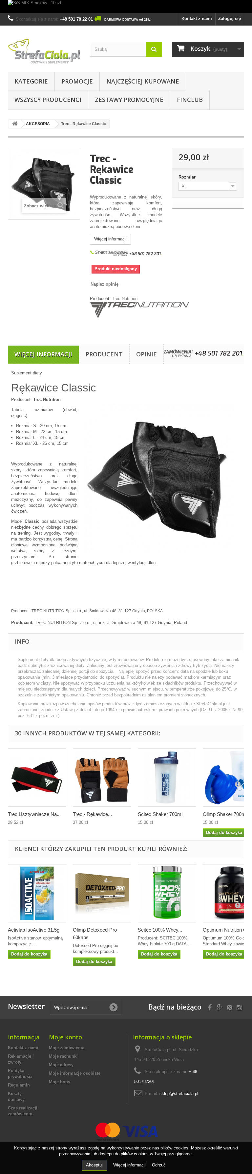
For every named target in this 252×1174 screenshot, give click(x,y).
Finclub (190, 100)
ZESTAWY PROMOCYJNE (129, 100)
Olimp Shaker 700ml (225, 814)
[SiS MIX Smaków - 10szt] (126, 6)
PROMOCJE (77, 81)
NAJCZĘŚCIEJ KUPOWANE (142, 81)
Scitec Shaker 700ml (160, 814)
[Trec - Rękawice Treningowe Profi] (102, 777)
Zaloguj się (229, 18)
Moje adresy (61, 1064)
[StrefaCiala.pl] (44, 51)
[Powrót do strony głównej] (15, 124)
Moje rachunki (63, 1056)
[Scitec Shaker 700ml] (167, 777)
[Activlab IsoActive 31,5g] (37, 893)
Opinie (146, 354)
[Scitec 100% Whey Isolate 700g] (167, 893)
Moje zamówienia (66, 1047)
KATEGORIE (31, 81)
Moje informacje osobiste (74, 1073)
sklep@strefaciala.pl (178, 1093)
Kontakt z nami (196, 18)
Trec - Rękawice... (92, 814)
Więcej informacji (110, 239)
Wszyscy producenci (47, 100)
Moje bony (59, 1081)
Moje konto (65, 1037)
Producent (104, 354)
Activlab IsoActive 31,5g (33, 930)
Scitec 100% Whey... (160, 930)
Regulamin (19, 1085)
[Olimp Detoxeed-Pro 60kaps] (102, 893)
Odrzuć (159, 1165)
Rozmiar (187, 177)
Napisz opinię (104, 284)
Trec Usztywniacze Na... (34, 814)
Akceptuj (94, 1165)
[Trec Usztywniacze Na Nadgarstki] (37, 777)
